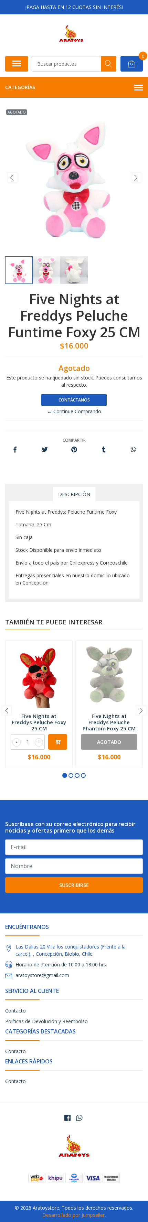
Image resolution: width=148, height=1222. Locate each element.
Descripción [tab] (74, 494)
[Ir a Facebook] (67, 1118)
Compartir (74, 440)
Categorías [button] (20, 87)
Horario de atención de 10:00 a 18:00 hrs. (61, 964)
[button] (65, 775)
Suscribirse (74, 885)
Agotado (109, 742)
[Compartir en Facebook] (15, 450)
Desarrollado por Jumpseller (73, 1215)
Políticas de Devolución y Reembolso (46, 1021)
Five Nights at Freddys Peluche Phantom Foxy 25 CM (109, 722)
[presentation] (12, 177)
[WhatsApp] (79, 1118)
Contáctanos (74, 400)
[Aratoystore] (71, 35)
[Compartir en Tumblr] (104, 450)
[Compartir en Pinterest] (74, 450)
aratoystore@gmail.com (42, 975)
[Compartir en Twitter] (44, 450)
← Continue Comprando (74, 411)
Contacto (15, 1010)
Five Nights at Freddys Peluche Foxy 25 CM (39, 722)
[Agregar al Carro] (57, 742)
